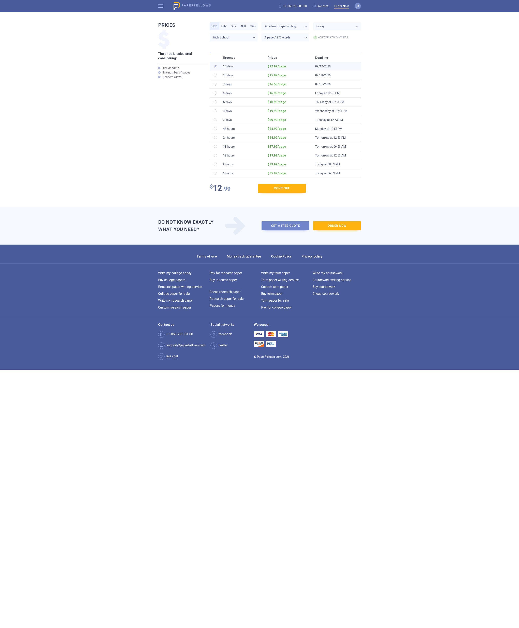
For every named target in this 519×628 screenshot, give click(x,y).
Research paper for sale (227, 299)
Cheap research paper (225, 292)
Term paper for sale (275, 300)
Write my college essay (175, 273)
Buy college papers (172, 280)
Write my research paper (175, 300)
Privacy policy (312, 256)
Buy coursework (324, 287)
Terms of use (207, 256)
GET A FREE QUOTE (285, 226)
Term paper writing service (280, 280)
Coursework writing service (332, 280)
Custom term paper (274, 287)
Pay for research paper (226, 273)
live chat (172, 356)
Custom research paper (174, 307)
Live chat (322, 6)
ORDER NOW (337, 226)
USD (215, 26)
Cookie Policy (281, 256)
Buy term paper (272, 294)
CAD (253, 26)
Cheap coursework (326, 294)
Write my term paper (275, 273)
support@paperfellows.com (186, 345)
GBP (233, 26)
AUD (243, 26)
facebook (225, 334)
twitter (223, 345)
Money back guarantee (244, 256)
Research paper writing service (180, 287)
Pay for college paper (276, 307)
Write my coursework (328, 273)
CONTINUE (282, 188)
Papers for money (222, 306)
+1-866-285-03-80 (295, 6)
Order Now (341, 6)
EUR (224, 26)
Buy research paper (223, 280)
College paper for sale (174, 294)
